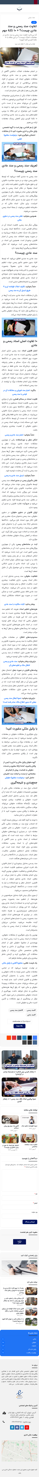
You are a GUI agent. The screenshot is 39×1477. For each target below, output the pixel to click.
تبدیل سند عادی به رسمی (14, 475)
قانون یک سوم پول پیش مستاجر (11, 1127)
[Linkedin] (12, 1427)
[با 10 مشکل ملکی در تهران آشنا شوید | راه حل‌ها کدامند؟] (31, 1322)
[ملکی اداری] (19, 8)
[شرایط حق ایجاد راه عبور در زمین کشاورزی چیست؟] (10, 1138)
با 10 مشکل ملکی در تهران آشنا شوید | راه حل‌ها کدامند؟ (13, 1320)
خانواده (34, 1346)
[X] (30, 1038)
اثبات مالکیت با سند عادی (14, 604)
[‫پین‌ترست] (14, 1038)
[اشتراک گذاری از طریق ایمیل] (30, 1042)
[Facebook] (17, 1427)
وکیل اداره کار (32, 1349)
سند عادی (30, 1015)
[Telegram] (22, 1427)
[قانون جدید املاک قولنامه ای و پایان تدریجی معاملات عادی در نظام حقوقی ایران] (31, 1312)
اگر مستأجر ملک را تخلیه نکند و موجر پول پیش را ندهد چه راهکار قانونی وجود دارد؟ (14, 1300)
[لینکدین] (24, 1038)
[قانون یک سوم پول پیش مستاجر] (10, 1119)
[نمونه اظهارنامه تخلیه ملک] (28, 1119)
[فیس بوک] (35, 1038)
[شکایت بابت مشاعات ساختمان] (28, 1138)
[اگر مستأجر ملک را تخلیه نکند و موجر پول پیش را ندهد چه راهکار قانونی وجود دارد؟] (31, 1301)
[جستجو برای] (3, 9)
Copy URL (19, 1026)
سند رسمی (30, 1010)
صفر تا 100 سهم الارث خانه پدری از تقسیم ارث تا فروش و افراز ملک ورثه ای (13, 1290)
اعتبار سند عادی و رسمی (14, 434)
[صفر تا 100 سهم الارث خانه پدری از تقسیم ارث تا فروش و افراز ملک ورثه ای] (31, 1291)
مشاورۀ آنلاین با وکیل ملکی (12, 963)
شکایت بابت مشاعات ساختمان (30, 1145)
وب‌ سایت (34, 1212)
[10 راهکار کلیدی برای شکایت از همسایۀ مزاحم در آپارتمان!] (19, 1060)
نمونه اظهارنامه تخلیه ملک (29, 1126)
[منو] (36, 9)
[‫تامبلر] (19, 1038)
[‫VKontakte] (35, 1042)
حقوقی (34, 1342)
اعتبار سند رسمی (16, 1010)
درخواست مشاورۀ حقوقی (14, 777)
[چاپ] (24, 1042)
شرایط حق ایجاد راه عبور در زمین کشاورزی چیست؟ (10, 1146)
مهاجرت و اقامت (31, 1353)
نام (36, 1194)
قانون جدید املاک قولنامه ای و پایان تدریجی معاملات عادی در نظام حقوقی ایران (13, 1311)
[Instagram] (27, 1427)
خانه (33, 18)
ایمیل (35, 1203)
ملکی (29, 18)
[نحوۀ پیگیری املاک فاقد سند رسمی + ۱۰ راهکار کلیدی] (19, 1087)
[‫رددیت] (9, 1038)
